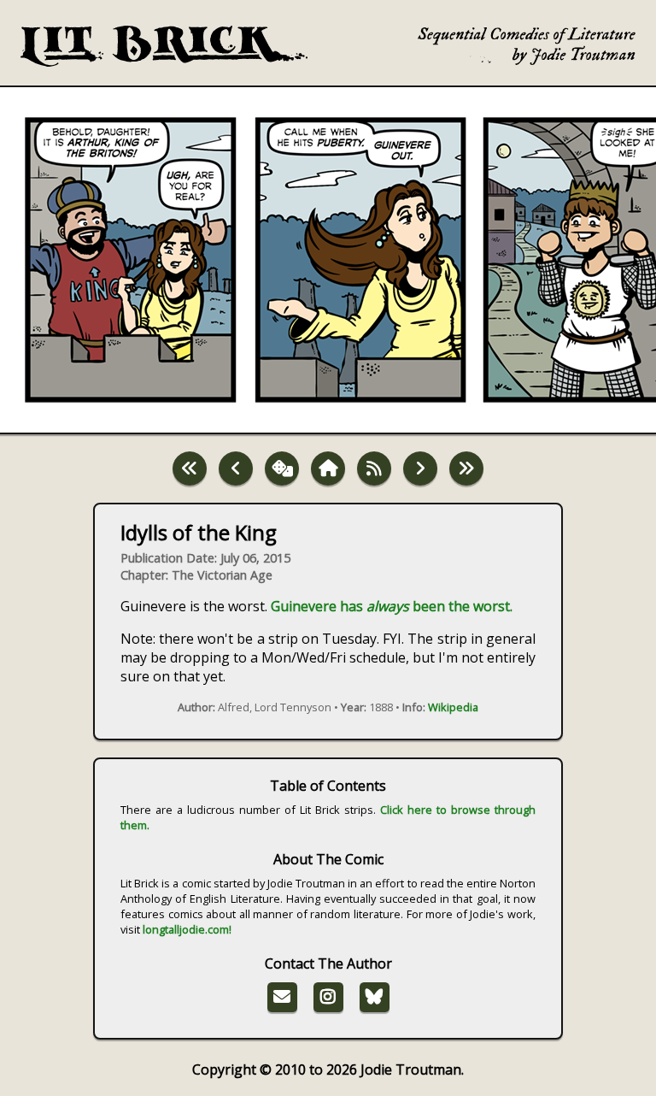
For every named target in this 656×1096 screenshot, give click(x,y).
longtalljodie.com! (187, 929)
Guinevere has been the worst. (391, 606)
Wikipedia (453, 707)
